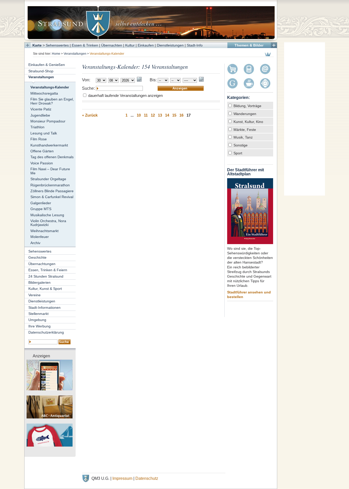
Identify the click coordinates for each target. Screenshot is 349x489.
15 (174, 115)
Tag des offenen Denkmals (52, 157)
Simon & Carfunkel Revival (51, 197)
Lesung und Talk (43, 133)
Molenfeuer (39, 237)
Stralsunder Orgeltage (48, 179)
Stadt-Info (195, 45)
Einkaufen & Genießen (46, 65)
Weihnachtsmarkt (44, 231)
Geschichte (37, 257)
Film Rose (38, 139)
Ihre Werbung (39, 326)
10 (139, 115)
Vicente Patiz (40, 109)
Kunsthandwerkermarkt (49, 145)
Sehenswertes (57, 45)
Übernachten (111, 45)
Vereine (34, 295)
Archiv (35, 243)
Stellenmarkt (38, 314)
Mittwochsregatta (44, 93)
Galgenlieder (40, 203)
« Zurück (90, 115)
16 (181, 115)
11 (146, 115)
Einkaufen (146, 45)
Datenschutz (146, 478)
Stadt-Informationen (44, 307)
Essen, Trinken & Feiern (47, 270)
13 (160, 115)
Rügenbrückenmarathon (50, 185)
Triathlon (37, 127)
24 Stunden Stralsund (45, 276)
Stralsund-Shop (40, 71)
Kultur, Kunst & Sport (45, 289)
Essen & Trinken (85, 45)
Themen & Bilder (249, 45)
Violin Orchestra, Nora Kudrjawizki (48, 223)
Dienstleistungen (170, 45)
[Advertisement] (304, 119)
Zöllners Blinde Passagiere (52, 191)
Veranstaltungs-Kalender (49, 87)
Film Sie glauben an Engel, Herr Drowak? (52, 101)
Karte (37, 45)
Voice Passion (41, 163)
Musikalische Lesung (47, 215)
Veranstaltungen (75, 53)
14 (167, 115)
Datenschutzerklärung (46, 332)
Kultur (130, 45)
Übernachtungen (41, 264)
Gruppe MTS (40, 209)
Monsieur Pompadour (47, 121)
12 (153, 115)
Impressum (122, 478)
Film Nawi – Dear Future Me (50, 171)
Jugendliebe (40, 115)
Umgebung (37, 320)
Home (56, 53)
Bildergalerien (39, 282)
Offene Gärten (42, 151)
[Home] (150, 20)
